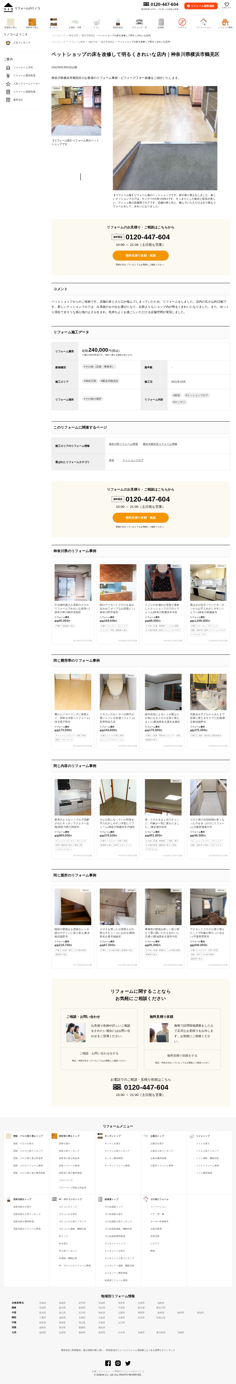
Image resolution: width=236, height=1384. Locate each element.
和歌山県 (160, 1318)
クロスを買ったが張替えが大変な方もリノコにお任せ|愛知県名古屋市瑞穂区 (117, 920)
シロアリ (154, 1243)
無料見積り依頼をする (182, 1055)
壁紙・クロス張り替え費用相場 (29, 1173)
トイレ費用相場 (204, 1173)
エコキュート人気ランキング (119, 1258)
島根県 (62, 1322)
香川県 (62, 1327)
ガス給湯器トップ (114, 1206)
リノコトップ (58, 42)
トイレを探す (203, 1143)
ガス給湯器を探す (114, 1214)
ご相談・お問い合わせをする (99, 1053)
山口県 (121, 1322)
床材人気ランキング (69, 1151)
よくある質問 (153, 1350)
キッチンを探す (113, 1143)
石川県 (82, 1313)
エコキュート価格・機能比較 (119, 1265)
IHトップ (63, 1236)
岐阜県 (161, 1313)
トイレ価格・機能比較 (207, 1158)
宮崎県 (141, 1332)
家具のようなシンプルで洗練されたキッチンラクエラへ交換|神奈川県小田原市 (72, 834)
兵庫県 (121, 1318)
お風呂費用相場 (158, 1158)
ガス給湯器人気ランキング (118, 1221)
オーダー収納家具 (159, 1221)
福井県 (101, 1313)
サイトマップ (168, 1350)
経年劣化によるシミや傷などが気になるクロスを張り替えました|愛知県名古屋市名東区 (162, 727)
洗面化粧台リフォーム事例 (27, 1229)
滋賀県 (62, 1318)
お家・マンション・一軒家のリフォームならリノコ (118, 1371)
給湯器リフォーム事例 (116, 1280)
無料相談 (203, 5)
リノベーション (158, 1206)
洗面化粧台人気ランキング (27, 1214)
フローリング (66, 1180)
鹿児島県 (160, 1332)
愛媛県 (82, 1327)
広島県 (101, 1322)
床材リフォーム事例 (69, 1165)
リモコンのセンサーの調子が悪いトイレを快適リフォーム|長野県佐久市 (117, 707)
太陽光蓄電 (156, 1229)
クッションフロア (197, 395)
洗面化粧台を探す (22, 1206)
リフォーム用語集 (135, 1350)
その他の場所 (93, 398)
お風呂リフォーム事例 (161, 1165)
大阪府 (101, 1318)
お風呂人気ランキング (161, 1151)
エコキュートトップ (115, 1243)
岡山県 (82, 1322)
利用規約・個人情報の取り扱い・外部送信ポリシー (98, 1350)
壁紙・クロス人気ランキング (28, 1151)
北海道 (42, 1303)
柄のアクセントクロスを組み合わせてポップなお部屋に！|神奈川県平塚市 (117, 617)
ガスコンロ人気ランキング (72, 1221)
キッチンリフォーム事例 (117, 1165)
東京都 (141, 1308)
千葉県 (121, 1308)
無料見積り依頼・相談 (141, 255)
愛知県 (200, 1313)
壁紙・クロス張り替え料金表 (28, 1158)
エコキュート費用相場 (116, 1273)
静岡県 (180, 1313)
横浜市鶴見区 (108, 42)
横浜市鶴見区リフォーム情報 (160, 444)
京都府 (82, 1318)
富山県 (62, 1313)
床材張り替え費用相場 (70, 1173)
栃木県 (62, 1308)
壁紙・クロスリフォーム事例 (28, 1165)
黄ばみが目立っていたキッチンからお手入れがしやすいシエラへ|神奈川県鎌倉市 (207, 600)
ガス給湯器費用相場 (115, 1236)
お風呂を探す (157, 1143)
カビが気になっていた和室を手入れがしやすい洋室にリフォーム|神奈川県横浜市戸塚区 (117, 832)
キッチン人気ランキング (117, 1151)
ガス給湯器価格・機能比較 (118, 1229)
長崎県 (82, 1332)
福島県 (161, 1303)
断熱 (152, 1251)
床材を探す (64, 1143)
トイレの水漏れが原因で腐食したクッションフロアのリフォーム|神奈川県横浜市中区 (162, 598)
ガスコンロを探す (68, 1214)
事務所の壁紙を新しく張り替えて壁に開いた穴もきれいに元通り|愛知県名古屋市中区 (162, 922)
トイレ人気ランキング (207, 1151)
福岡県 (42, 1332)
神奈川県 (93, 42)
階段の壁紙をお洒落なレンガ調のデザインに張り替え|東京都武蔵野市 (72, 922)
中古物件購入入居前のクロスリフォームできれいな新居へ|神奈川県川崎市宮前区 (72, 615)
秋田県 (121, 1303)
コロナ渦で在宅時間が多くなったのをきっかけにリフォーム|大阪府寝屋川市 (207, 832)
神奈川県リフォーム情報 (123, 444)
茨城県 (42, 1308)
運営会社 (65, 1350)
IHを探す (63, 1243)
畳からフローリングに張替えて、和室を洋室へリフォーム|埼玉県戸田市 (72, 727)
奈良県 (141, 1318)
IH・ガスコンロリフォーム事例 (75, 1265)
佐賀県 (62, 1332)
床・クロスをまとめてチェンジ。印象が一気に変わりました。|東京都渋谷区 (162, 815)
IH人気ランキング (68, 1251)
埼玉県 (101, 1308)
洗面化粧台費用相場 (23, 1221)
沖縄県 (180, 1332)
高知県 (101, 1327)
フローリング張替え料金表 (72, 1187)
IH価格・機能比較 (68, 1258)
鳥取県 (42, 1322)
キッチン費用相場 (114, 1158)
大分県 (121, 1332)
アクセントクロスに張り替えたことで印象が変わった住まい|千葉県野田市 (207, 924)
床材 (177, 395)
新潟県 (42, 1313)
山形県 (141, 1303)
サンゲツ (180, 402)
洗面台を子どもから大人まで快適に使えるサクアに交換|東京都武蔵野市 (207, 724)
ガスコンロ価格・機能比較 (72, 1229)
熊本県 (101, 1332)
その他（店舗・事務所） (100, 366)
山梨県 (121, 1313)
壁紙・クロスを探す (23, 1143)
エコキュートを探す (115, 1251)
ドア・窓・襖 (157, 1214)
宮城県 (101, 1303)
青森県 (62, 1303)
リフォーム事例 (77, 42)
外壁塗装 (154, 1236)
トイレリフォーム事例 (207, 1165)
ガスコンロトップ (68, 1206)
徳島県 (42, 1327)
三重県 (42, 1318)
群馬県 (82, 1308)
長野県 (141, 1313)
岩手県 (82, 1303)
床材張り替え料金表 (69, 1158)
